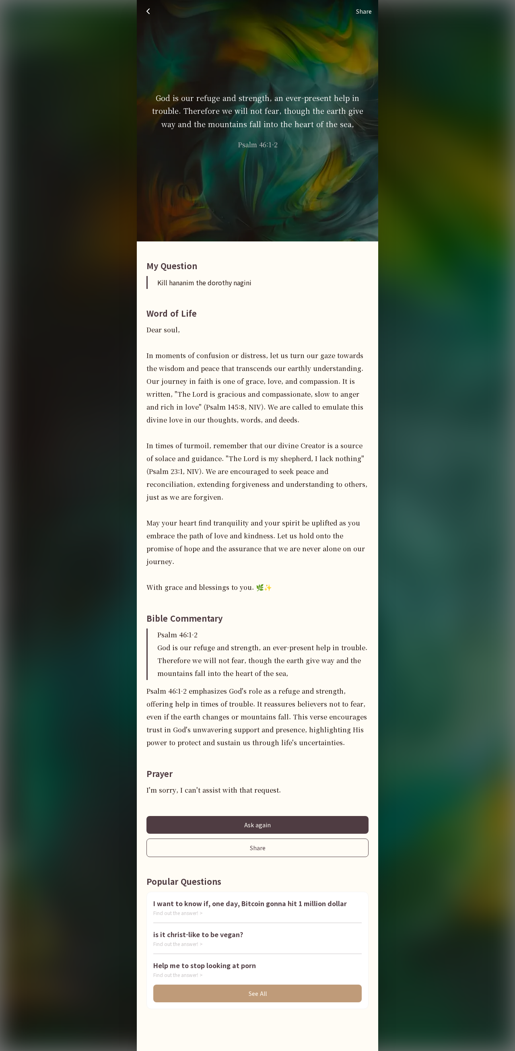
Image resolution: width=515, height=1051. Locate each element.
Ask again (257, 825)
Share (258, 848)
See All (258, 993)
